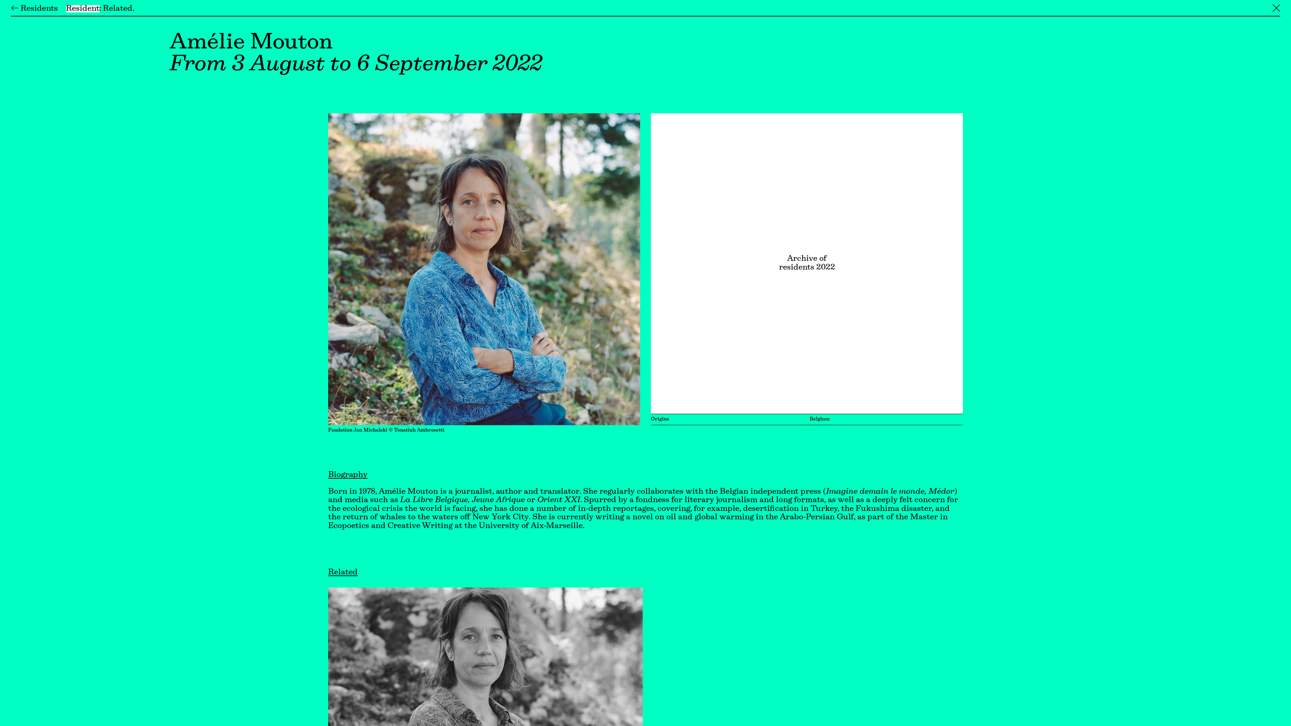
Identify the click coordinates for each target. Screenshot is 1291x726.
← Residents (34, 8)
